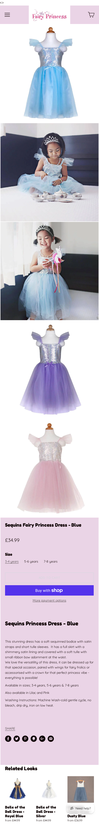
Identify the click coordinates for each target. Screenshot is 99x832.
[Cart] (91, 14)
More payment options (49, 600)
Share (10, 728)
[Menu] (7, 14)
